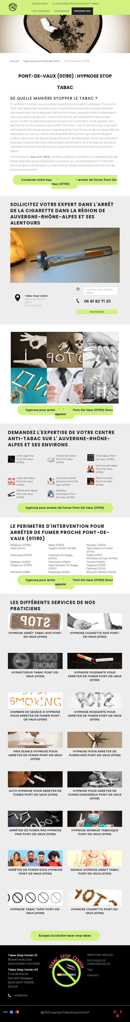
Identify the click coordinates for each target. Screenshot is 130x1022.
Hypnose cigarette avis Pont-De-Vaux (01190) (95, 634)
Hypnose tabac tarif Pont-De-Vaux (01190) (35, 911)
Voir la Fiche (97, 311)
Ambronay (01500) (21, 555)
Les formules (41, 11)
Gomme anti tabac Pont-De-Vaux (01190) (107, 469)
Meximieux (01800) (59, 561)
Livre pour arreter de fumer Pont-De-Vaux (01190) (67, 481)
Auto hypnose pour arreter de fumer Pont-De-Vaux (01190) (35, 792)
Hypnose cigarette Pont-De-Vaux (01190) (95, 911)
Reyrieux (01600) (96, 544)
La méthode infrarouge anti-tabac (75, 3)
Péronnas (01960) (20, 571)
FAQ (89, 969)
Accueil (14, 61)
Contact (93, 975)
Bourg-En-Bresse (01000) (101, 571)
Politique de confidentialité (98, 962)
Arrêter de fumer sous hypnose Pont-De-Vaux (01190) (35, 871)
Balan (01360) (56, 544)
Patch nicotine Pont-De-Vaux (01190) (104, 481)
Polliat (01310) (94, 555)
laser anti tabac (40, 156)
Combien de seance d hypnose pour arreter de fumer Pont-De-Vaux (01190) (35, 715)
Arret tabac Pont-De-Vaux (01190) (106, 457)
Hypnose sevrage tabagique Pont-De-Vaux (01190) (94, 832)
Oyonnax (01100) (96, 568)
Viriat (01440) (18, 548)
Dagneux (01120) (96, 565)
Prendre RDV (82, 11)
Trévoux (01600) (95, 561)
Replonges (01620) (59, 571)
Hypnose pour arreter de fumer (41, 61)
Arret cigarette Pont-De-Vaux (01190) (25, 459)
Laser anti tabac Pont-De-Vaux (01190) (25, 481)
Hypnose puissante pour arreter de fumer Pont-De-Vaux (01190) (95, 676)
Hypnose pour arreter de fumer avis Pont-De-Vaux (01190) (95, 753)
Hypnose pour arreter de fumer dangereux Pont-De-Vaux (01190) (94, 794)
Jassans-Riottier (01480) (62, 548)
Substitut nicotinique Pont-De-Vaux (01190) (66, 494)
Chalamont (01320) (21, 565)
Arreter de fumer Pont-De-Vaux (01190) (66, 459)
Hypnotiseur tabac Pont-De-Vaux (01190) (35, 674)
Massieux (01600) (20, 561)
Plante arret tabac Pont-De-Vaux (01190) (27, 494)
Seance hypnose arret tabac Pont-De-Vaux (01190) (95, 871)
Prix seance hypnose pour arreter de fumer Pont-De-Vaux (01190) (35, 755)
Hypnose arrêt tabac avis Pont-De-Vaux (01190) (35, 634)
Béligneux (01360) (20, 544)
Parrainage (61, 11)
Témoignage (40, 3)
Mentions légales (100, 954)
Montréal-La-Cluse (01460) (101, 558)
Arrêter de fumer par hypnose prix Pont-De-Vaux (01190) (35, 832)
